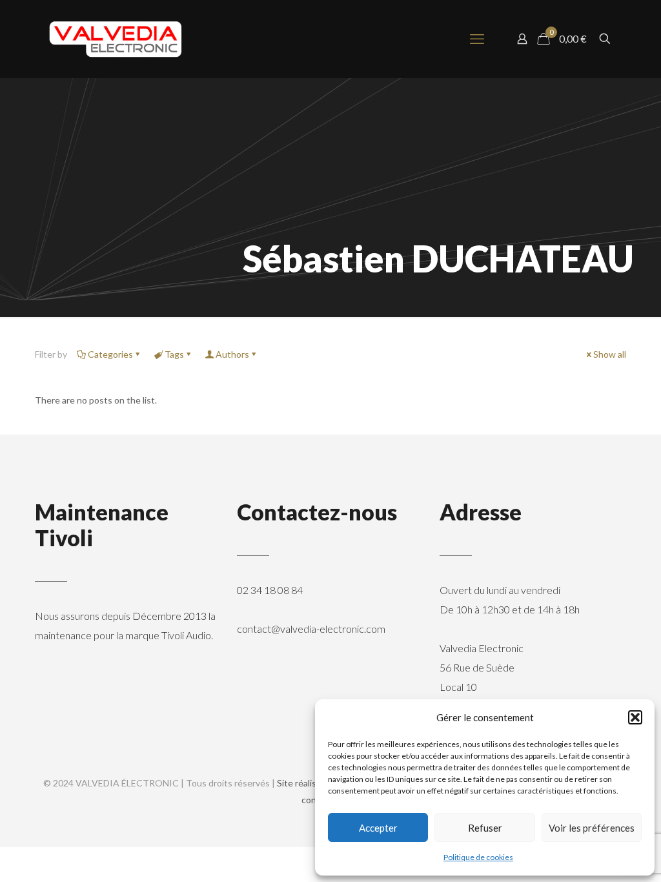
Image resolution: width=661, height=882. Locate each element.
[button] (635, 717)
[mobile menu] (477, 39)
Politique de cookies (478, 857)
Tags (174, 354)
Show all (609, 354)
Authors (232, 354)
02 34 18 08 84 (270, 590)
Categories (110, 354)
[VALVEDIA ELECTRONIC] (115, 38)
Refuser (485, 828)
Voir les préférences (592, 828)
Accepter (378, 828)
